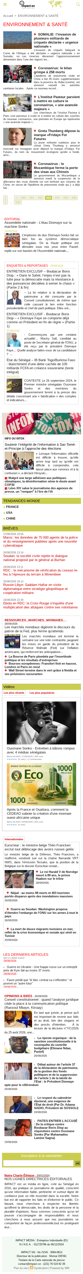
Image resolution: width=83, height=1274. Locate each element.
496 (74, 197)
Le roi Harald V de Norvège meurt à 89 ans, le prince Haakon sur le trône (57, 875)
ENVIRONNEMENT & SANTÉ (38, 15)
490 (23, 197)
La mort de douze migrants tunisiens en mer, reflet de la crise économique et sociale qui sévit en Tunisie (40, 932)
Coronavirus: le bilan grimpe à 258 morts (53, 70)
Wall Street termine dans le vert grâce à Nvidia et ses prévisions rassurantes (41, 672)
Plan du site (21, 1268)
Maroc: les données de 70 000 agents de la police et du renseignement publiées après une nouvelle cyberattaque (40, 541)
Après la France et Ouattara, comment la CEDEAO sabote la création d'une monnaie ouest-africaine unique (39, 814)
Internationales (14, 839)
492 (40, 197)
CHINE (10, 518)
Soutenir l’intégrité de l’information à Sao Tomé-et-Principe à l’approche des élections (40, 446)
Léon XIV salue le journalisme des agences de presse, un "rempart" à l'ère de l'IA (39, 489)
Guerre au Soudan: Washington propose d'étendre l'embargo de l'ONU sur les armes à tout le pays (41, 912)
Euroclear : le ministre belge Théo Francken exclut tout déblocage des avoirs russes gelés (39, 847)
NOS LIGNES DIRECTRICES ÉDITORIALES (38, 1179)
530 (18, 202)
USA (8, 512)
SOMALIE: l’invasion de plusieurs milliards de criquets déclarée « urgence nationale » (56, 40)
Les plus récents (14, 692)
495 (65, 197)
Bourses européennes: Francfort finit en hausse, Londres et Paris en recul (41, 665)
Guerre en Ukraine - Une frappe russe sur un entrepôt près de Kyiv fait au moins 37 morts (40, 965)
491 (31, 197)
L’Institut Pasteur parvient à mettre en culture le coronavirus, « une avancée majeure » (57, 103)
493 (48, 197)
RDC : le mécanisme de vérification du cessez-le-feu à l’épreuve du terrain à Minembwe (40, 572)
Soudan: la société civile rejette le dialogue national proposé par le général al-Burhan (35, 558)
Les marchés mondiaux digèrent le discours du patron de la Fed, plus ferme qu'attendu (40, 629)
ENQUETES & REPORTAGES (27, 265)
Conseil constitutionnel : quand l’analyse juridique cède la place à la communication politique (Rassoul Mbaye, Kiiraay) (41, 1004)
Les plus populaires (42, 692)
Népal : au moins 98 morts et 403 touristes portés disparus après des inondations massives (39, 894)
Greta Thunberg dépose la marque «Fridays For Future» (57, 135)
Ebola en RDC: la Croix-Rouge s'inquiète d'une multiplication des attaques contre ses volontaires (40, 605)
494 (57, 197)
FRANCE (12, 506)
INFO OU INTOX (14, 438)
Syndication (41, 1268)
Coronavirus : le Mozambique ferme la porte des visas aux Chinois (56, 168)
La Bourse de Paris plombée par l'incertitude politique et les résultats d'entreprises (38, 658)
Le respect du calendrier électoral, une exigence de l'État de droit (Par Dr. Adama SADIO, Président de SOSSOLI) (56, 1103)
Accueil (8, 15)
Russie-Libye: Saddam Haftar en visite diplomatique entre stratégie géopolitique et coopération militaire (35, 589)
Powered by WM (59, 1268)
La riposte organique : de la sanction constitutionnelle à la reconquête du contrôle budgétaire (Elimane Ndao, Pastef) (55, 1044)
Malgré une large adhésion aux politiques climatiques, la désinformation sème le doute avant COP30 (40, 481)
